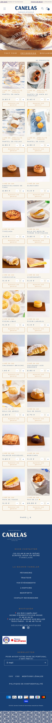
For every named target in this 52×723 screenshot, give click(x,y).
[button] (42, 8)
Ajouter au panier (13, 104)
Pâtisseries (28, 53)
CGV (11, 676)
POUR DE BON (33, 2)
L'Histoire (26, 588)
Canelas (16, 705)
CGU (17, 676)
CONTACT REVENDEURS (26, 598)
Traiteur (26, 578)
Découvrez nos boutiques (26, 625)
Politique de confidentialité (26, 684)
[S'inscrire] (45, 663)
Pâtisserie (26, 573)
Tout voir (10, 53)
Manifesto (26, 593)
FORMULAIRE (26, 558)
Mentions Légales (32, 676)
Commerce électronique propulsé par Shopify (30, 705)
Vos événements (26, 583)
